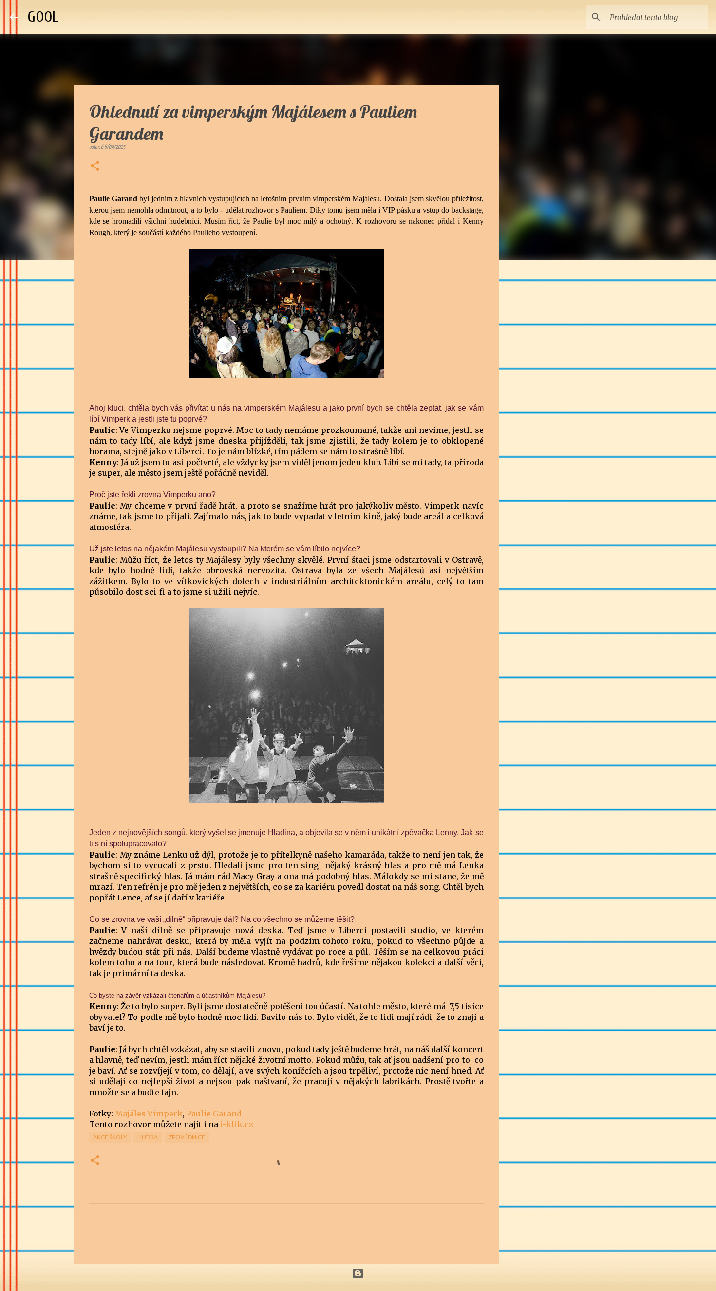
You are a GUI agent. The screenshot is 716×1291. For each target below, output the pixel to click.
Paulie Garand (214, 1113)
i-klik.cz (236, 1124)
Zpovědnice (187, 1137)
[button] (95, 167)
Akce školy (110, 1137)
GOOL (43, 17)
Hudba (147, 1137)
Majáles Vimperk (149, 1113)
